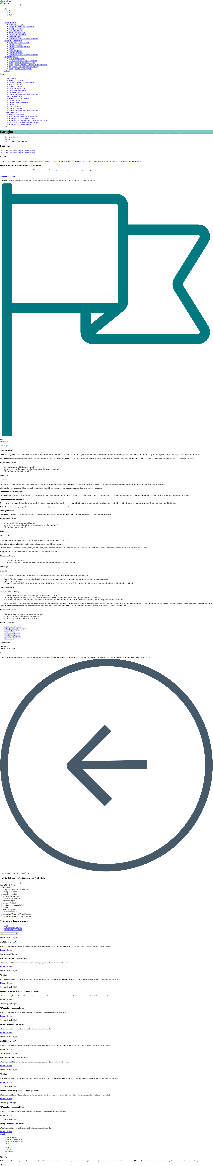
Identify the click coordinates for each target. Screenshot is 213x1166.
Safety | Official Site (11, 629)
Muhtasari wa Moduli (8, 161)
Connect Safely (9, 639)
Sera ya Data (8, 1151)
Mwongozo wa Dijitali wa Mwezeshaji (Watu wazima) (28, 65)
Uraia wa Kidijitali (15, 45)
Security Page (9, 631)
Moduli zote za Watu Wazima (19, 43)
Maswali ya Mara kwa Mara (14, 1141)
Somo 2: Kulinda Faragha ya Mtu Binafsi (53, 161)
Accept (3, 1165)
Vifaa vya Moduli (135, 161)
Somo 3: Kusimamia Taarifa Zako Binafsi (82, 161)
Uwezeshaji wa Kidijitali (17, 35)
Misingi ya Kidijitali (16, 29)
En (10, 11)
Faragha (12, 49)
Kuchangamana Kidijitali (17, 33)
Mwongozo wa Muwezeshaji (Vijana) (22, 63)
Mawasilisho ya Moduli (17, 59)
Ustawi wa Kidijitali (16, 31)
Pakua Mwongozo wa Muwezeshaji (23, 151)
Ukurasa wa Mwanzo (12, 137)
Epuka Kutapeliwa (15, 51)
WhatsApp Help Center (12, 637)
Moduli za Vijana (10, 23)
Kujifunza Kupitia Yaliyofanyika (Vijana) (23, 67)
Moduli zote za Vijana (16, 25)
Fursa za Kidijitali (15, 37)
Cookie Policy (193, 1161)
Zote (6, 926)
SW (5, 9)
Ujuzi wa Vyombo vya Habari (19, 47)
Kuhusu (7, 71)
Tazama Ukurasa (6, 950)
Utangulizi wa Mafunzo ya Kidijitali (21, 27)
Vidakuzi (7, 1149)
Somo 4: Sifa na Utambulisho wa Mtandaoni (113, 161)
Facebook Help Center (12, 633)
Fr (9, 13)
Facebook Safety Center (12, 627)
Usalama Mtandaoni (16, 53)
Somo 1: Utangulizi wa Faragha (27, 161)
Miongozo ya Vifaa (11, 57)
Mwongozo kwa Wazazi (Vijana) (20, 69)
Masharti (7, 1147)
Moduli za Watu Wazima (13, 41)
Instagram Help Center (12, 635)
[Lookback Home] (5, 1)
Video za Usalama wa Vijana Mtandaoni (23, 61)
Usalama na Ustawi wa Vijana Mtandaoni (23, 39)
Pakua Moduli (5, 151)
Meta (6, 1153)
